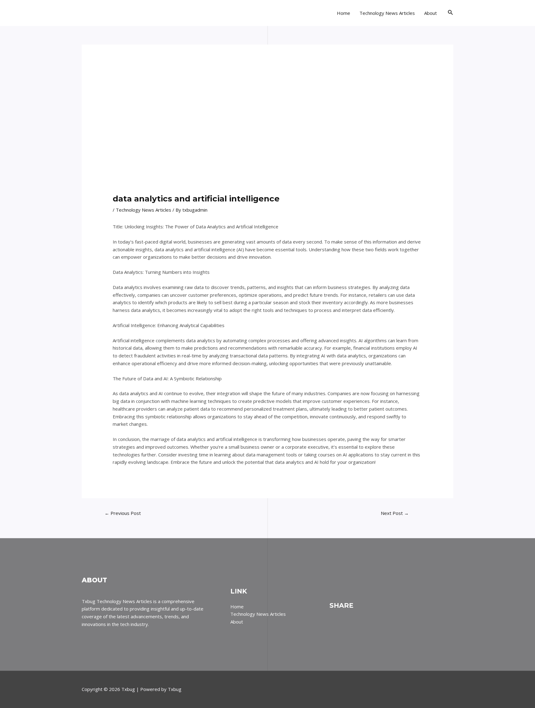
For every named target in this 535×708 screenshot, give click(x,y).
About (430, 13)
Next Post (395, 513)
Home (343, 13)
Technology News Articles (387, 13)
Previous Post (123, 513)
